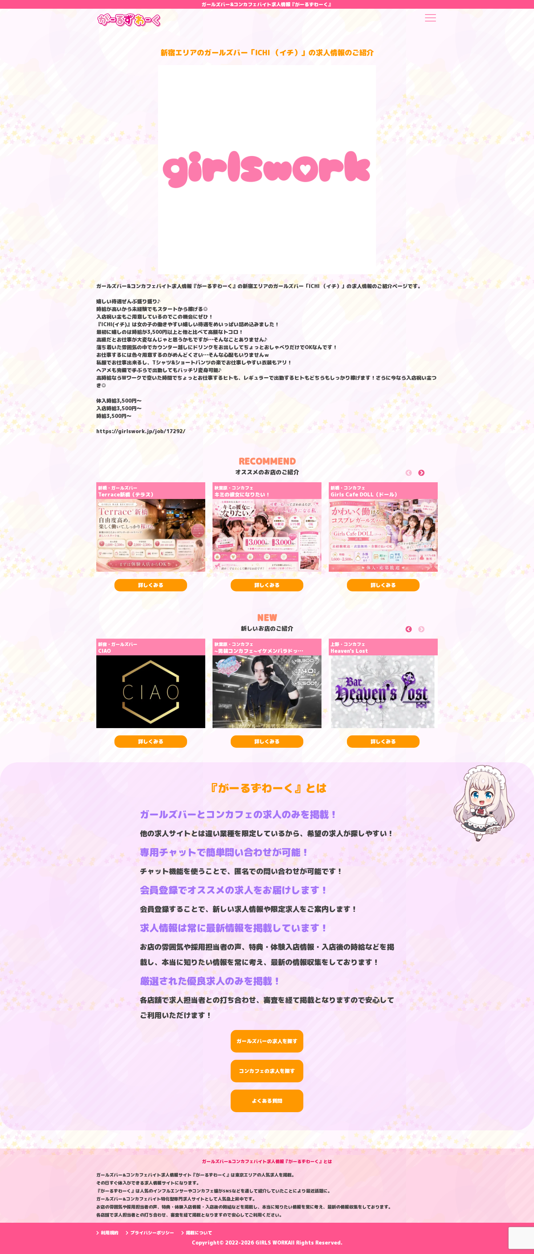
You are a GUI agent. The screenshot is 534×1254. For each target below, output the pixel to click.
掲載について (199, 1233)
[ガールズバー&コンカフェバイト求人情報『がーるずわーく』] (129, 22)
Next (429, 474)
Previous (416, 474)
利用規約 (109, 1233)
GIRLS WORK (271, 1242)
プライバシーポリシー (152, 1233)
